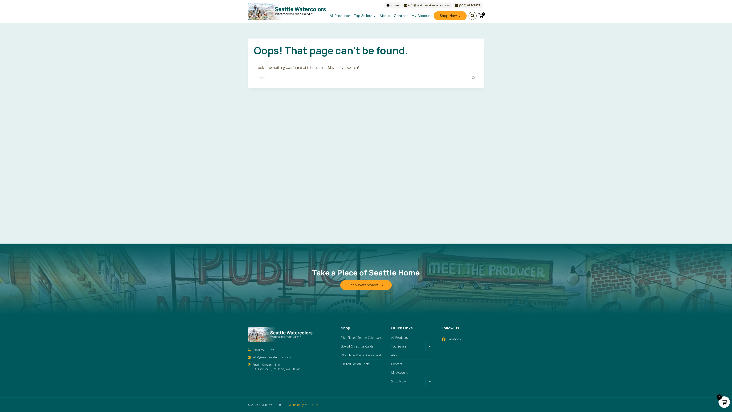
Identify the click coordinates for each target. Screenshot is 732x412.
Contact (401, 15)
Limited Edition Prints (355, 364)
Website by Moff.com (303, 405)
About (385, 15)
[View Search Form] (473, 16)
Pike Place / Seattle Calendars (361, 338)
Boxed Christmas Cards (357, 346)
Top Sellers (399, 346)
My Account (422, 15)
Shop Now (398, 381)
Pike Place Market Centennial (361, 355)
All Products (340, 15)
